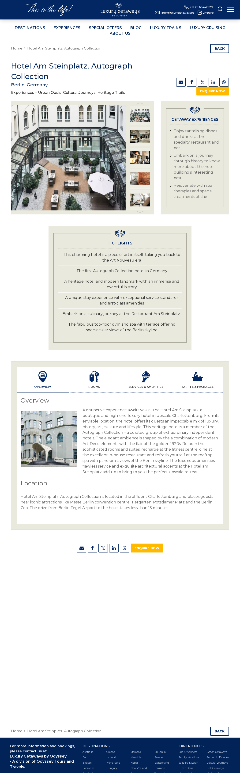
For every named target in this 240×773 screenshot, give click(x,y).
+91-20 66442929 (201, 7)
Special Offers (105, 28)
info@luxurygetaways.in (177, 12)
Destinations (30, 28)
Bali (84, 757)
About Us (120, 33)
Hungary (111, 768)
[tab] (42, 379)
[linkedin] (213, 82)
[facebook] (191, 82)
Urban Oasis (186, 768)
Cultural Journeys (217, 762)
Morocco (136, 752)
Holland (111, 757)
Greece (110, 752)
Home (16, 48)
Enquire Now (212, 91)
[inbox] (181, 82)
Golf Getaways (215, 768)
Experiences (67, 28)
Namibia (136, 757)
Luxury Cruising (207, 28)
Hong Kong (113, 762)
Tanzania (159, 768)
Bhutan (87, 762)
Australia (87, 752)
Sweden (159, 757)
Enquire (208, 12)
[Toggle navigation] (230, 9)
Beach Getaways (217, 752)
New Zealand (139, 768)
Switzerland (161, 762)
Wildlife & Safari (188, 762)
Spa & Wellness (188, 752)
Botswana (88, 768)
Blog (136, 28)
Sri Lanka (160, 752)
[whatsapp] (224, 82)
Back (219, 48)
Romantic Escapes (218, 757)
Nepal (134, 762)
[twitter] (202, 82)
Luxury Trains (165, 28)
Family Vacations (189, 757)
